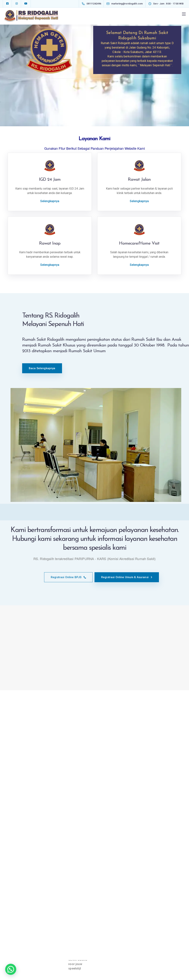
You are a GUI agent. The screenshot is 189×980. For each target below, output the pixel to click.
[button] (10, 969)
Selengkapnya (49, 201)
